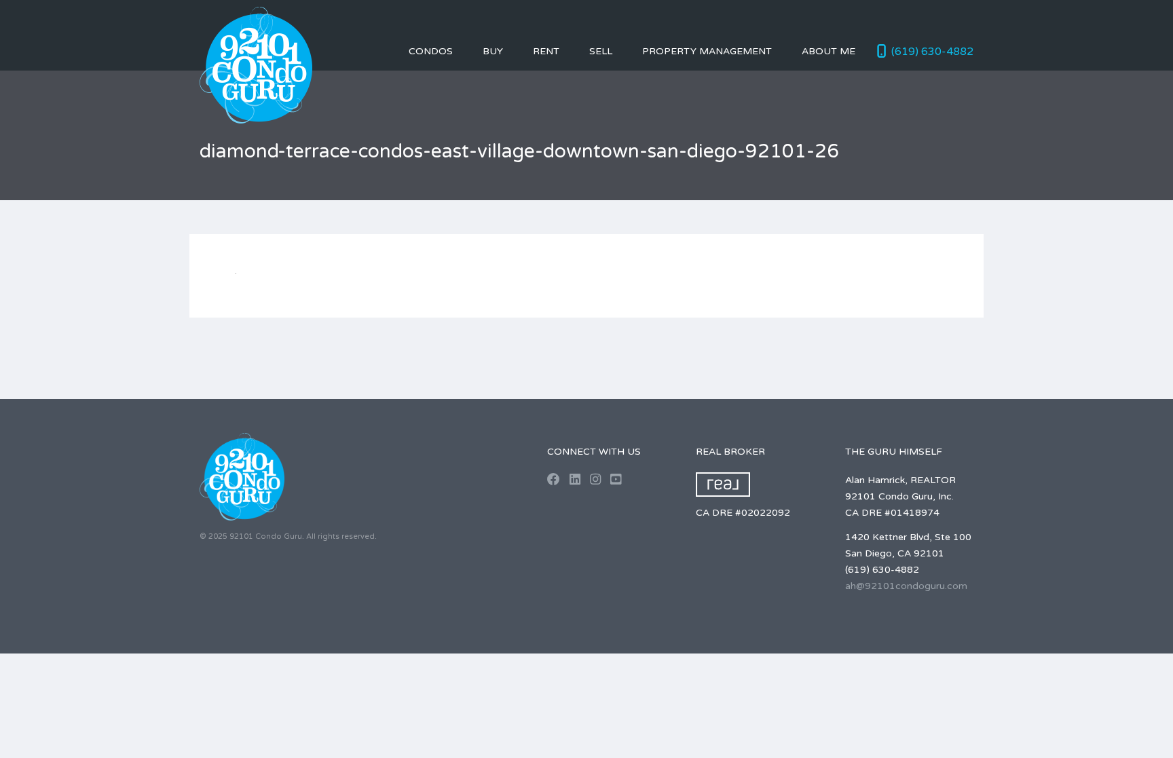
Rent (546, 51)
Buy (493, 51)
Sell (600, 51)
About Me (828, 51)
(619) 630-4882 (932, 51)
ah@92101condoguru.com (906, 586)
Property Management (707, 51)
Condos (431, 51)
